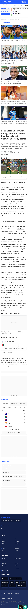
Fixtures (4, 541)
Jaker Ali (22, 182)
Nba (17, 582)
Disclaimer (3, 595)
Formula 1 (4, 578)
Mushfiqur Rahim (14, 290)
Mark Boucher (19, 211)
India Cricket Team (9, 341)
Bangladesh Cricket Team (11, 345)
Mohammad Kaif (5, 231)
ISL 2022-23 (5, 558)
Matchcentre (5, 570)
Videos (4, 546)
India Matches (5, 11)
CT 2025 (5, 5)
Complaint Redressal (18, 595)
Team (4, 407)
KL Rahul (20, 303)
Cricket (10, 352)
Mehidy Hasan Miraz (6, 292)
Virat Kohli (6, 303)
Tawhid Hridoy (22, 348)
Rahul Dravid (20, 229)
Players (17, 548)
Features (17, 546)
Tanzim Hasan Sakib (11, 295)
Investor (10, 595)
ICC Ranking (18, 550)
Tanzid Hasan (19, 285)
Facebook (12, 362)
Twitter (24, 362)
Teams (4, 548)
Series (16, 538)
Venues (4, 550)
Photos (17, 543)
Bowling (15, 407)
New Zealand (11, 420)
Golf (12, 582)
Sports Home (3, 19)
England (10, 426)
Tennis (12, 578)
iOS (18, 366)
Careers (3, 598)
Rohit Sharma (15, 301)
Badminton (5, 582)
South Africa (11, 417)
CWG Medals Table (8, 468)
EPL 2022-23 (18, 558)
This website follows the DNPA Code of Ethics (11, 601)
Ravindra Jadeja (20, 305)
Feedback (16, 593)
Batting (9, 407)
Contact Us (9, 598)
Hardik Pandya (5, 305)
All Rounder (22, 407)
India (9, 423)
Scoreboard (16, 5)
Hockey (18, 578)
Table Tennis (21, 585)
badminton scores (13, 360)
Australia (10, 413)
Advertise (3, 593)
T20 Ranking (22, 403)
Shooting (4, 585)
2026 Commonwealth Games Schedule (13, 476)
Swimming (12, 585)
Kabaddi (23, 582)
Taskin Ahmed (22, 295)
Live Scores (5, 538)
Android (13, 366)
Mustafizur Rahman (6, 297)
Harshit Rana (4, 308)
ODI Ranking (14, 403)
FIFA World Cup (7, 465)
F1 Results (20, 360)
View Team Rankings (14, 429)
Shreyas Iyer (13, 303)
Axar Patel (13, 305)
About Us (10, 593)
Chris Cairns (17, 224)
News (21, 5)
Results (17, 541)
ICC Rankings (7, 480)
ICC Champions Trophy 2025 (14, 19)
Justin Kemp (9, 211)
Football (14, 358)
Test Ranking (5, 403)
